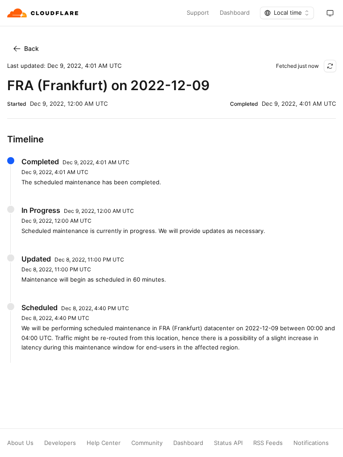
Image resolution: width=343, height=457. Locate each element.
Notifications (311, 443)
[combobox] (287, 13)
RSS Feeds (268, 443)
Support (198, 12)
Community (147, 443)
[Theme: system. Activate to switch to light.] (330, 13)
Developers (60, 443)
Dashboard (235, 12)
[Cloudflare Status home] (43, 12)
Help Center (104, 443)
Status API (228, 443)
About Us (20, 443)
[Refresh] (330, 66)
